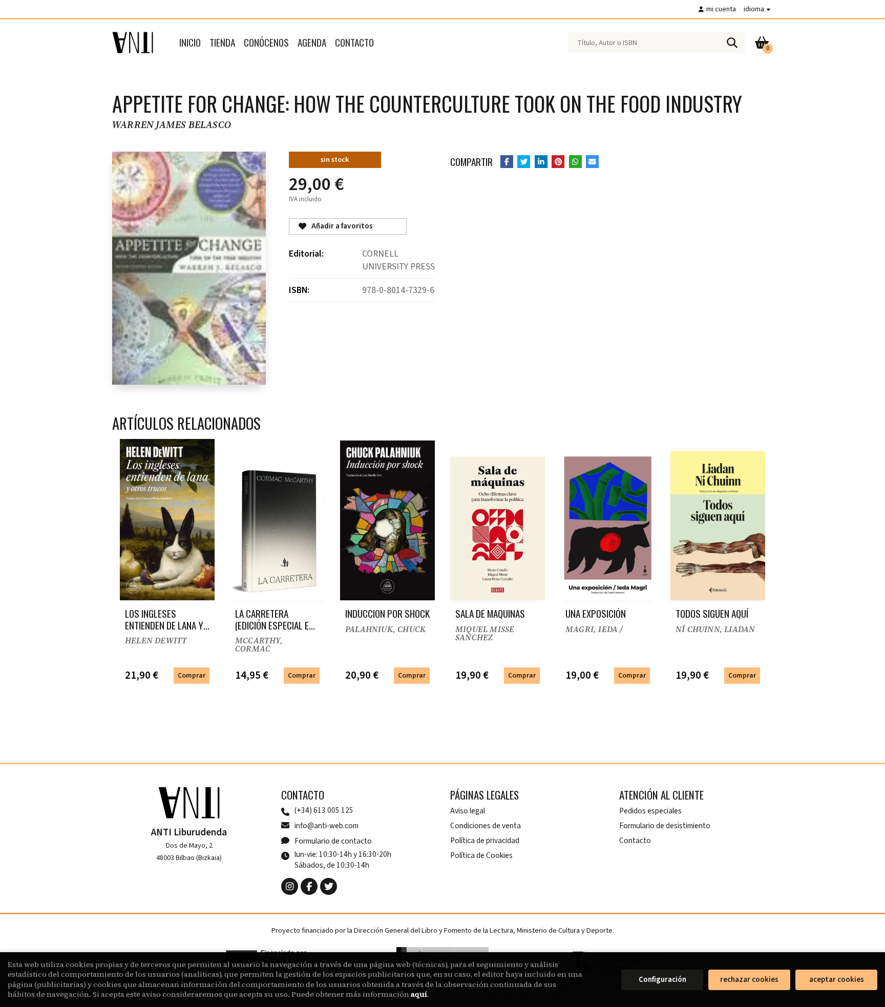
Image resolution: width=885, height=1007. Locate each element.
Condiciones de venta (485, 825)
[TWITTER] (328, 886)
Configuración (662, 979)
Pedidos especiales (650, 810)
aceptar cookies (836, 979)
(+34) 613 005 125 (323, 810)
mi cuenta (721, 9)
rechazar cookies (749, 979)
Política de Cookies (481, 855)
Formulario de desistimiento (664, 825)
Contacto (635, 840)
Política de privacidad (484, 840)
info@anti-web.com (326, 825)
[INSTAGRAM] (289, 886)
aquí (419, 994)
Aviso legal (467, 810)
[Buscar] (732, 42)
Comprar (191, 675)
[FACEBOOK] (309, 886)
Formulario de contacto (333, 841)
